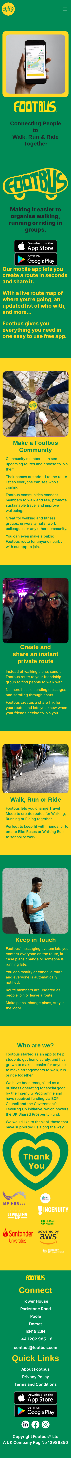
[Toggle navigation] (64, 9)
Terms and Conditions (35, 1384)
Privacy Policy (35, 1376)
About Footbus (35, 1369)
